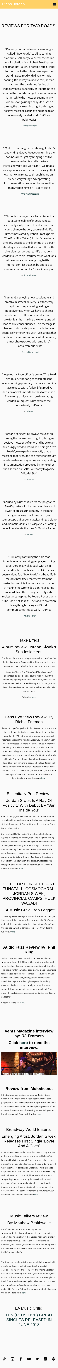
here (34, 697)
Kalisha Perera (30, 615)
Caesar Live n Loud (30, 352)
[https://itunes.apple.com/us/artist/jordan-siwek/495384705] (45, 1359)
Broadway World (30, 125)
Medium (30, 479)
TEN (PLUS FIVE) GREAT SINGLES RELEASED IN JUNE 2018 (29, 1320)
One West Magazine (30, 193)
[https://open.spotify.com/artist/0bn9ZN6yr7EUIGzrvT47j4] (53, 1359)
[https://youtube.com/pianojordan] (29, 1359)
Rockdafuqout (30, 275)
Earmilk (30, 534)
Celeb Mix (30, 411)
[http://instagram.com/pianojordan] (12, 1359)
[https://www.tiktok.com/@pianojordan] (4, 1359)
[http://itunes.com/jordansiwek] (37, 1359)
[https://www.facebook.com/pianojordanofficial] (20, 1359)
